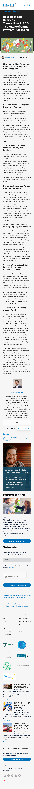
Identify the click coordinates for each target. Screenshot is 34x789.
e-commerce (7, 440)
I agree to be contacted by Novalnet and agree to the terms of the (15, 566)
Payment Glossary (24, 618)
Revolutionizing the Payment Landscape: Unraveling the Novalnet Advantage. (18, 605)
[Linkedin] (17, 422)
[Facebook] (22, 428)
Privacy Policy (7, 631)
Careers (5, 621)
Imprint (5, 628)
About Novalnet (7, 615)
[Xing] (25, 428)
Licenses (5, 624)
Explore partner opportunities (17, 541)
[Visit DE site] (4, 780)
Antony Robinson (10, 57)
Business (16, 11)
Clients (5, 618)
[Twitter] (18, 428)
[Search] (25, 5)
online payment (22, 437)
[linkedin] (28, 428)
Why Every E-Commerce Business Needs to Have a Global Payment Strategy (17, 596)
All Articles (7, 11)
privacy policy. (12, 567)
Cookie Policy (7, 634)
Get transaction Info (17, 759)
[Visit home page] (9, 5)
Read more (6, 699)
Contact (21, 631)
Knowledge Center (24, 615)
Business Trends (8, 437)
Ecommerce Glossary (25, 621)
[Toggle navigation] (29, 5)
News (20, 628)
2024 (15, 437)
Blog (20, 624)
